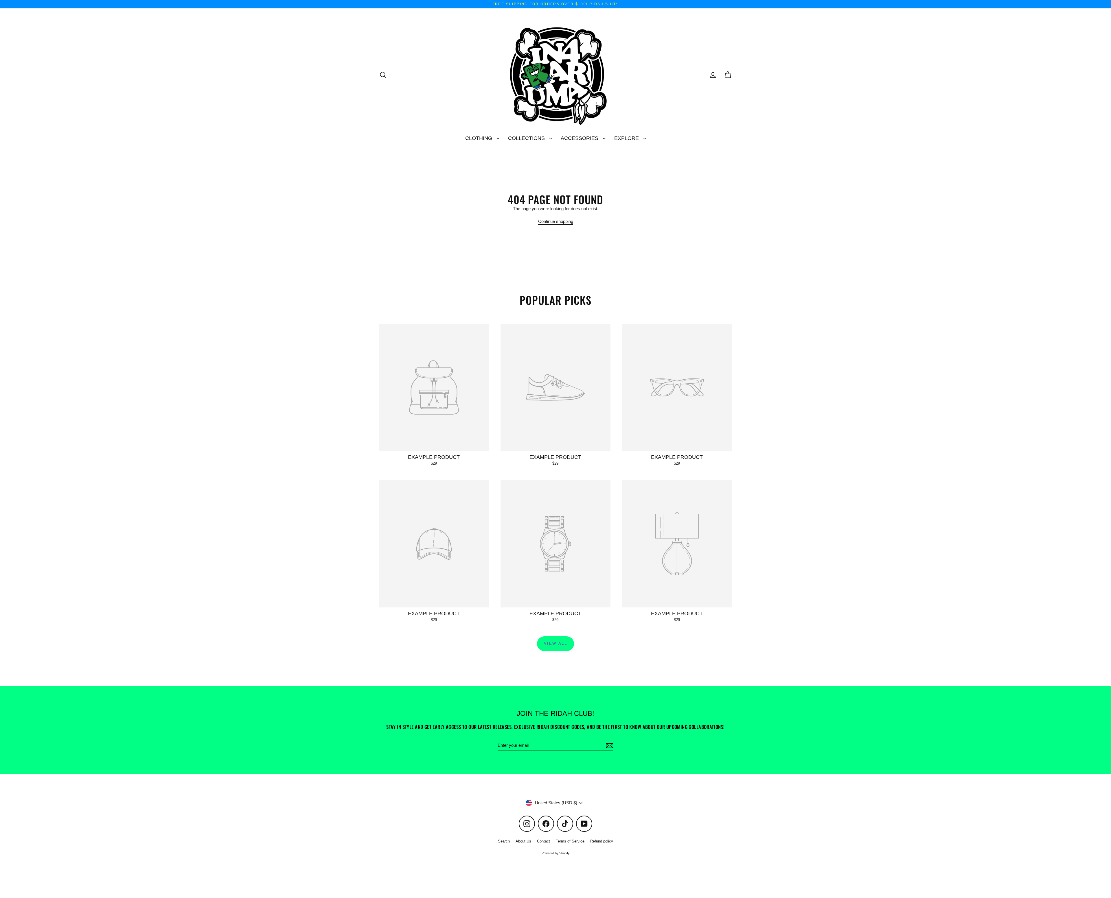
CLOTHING (479, 138)
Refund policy (601, 841)
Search (504, 841)
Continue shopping (555, 221)
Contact (543, 841)
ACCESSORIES (580, 138)
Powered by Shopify (556, 853)
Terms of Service (570, 841)
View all (555, 643)
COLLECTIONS (527, 138)
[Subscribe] (608, 745)
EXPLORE (627, 138)
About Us (523, 841)
